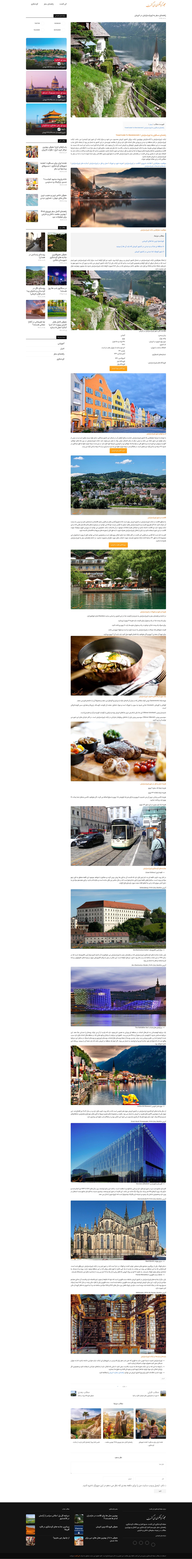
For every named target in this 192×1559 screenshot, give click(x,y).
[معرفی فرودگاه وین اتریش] (78, 1529)
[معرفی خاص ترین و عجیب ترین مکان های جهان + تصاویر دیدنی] (32, 200)
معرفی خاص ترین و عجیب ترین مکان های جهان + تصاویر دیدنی (53, 197)
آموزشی (61, 343)
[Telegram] (135, 1545)
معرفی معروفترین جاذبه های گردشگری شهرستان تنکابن (58, 257)
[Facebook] (153, 1545)
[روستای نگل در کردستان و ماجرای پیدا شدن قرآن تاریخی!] (35, 275)
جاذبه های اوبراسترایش (80, 163)
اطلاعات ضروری (146, 163)
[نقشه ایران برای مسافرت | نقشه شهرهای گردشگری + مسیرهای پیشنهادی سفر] (151, 1423)
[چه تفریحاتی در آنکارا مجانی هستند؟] (35, 309)
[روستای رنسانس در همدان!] (35, 242)
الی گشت (77, 1556)
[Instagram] (141, 1545)
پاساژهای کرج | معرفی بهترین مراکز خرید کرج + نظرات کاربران (54, 148)
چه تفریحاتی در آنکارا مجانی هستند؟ (36, 323)
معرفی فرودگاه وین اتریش (107, 1526)
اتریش (163, 1378)
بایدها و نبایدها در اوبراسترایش (155, 166)
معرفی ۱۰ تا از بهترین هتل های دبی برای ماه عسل (101, 1539)
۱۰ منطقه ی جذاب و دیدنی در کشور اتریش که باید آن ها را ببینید (140, 246)
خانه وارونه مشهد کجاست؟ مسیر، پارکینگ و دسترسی (55, 181)
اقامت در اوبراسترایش (132, 163)
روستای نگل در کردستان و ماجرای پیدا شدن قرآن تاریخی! (36, 291)
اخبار (62, 348)
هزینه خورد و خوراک (116, 163)
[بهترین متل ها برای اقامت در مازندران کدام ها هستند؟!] (78, 1518)
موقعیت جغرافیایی (159, 163)
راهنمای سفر (49, 4)
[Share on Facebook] (115, 1386)
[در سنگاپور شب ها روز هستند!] (57, 275)
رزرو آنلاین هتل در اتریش (118, 545)
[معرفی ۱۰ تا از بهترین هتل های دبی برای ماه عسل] (78, 1541)
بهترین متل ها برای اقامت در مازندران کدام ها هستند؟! (102, 1517)
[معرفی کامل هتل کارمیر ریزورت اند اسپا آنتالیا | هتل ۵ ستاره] (57, 309)
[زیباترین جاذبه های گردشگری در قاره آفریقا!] (30, 1529)
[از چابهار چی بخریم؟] (30, 1541)
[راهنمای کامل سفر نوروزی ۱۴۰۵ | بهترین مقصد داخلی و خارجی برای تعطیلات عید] (118, 1423)
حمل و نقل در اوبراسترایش (98, 163)
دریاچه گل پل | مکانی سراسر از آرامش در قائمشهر (54, 1517)
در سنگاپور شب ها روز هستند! (57, 290)
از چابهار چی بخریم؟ (61, 1538)
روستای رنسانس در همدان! (37, 256)
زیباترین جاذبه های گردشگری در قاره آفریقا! (54, 1528)
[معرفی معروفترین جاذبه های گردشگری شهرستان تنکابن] (57, 242)
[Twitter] (147, 1545)
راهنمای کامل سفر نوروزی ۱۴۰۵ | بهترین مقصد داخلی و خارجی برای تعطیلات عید (54, 214)
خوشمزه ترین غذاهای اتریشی (153, 241)
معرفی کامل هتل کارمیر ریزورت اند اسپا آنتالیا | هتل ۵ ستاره (58, 325)
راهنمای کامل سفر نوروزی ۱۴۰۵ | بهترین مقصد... (118, 1442)
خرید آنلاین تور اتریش (118, 451)
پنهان (150, 124)
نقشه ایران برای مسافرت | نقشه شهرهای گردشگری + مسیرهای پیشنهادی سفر (53, 166)
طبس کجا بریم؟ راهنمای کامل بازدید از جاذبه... (86, 1442)
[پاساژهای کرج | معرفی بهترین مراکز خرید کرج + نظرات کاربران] (32, 152)
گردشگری (34, 4)
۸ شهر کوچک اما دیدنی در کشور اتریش (149, 251)
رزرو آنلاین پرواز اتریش (118, 368)
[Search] (27, 4)
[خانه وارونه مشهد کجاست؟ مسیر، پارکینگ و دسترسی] (32, 184)
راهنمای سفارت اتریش (116, 1372)
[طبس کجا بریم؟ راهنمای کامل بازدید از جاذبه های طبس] (86, 1423)
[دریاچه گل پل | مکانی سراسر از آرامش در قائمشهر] (30, 1518)
